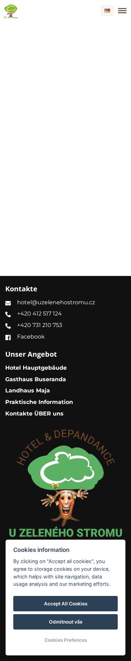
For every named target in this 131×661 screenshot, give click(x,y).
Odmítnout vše (65, 622)
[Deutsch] (107, 10)
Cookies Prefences (65, 640)
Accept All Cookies (65, 603)
